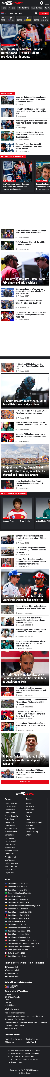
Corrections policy (14, 1059)
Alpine (28, 803)
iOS (16, 1056)
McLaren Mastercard (34, 822)
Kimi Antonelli (10, 838)
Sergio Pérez (9, 873)
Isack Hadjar (9, 822)
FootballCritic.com (33, 1039)
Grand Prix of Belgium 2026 (18, 915)
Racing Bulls (30, 829)
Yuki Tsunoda (10, 860)
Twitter (27, 1053)
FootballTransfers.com (13, 1039)
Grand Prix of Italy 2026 (17, 925)
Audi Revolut (31, 810)
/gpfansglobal (12, 967)
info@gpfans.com (12, 1009)
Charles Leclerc (10, 806)
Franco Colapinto (11, 816)
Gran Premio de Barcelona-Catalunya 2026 (24, 906)
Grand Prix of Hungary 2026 (18, 918)
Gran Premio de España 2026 (19, 928)
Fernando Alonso (11, 851)
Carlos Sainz (9, 835)
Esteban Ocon (10, 847)
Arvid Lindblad (10, 857)
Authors (11, 1051)
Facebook (20, 1053)
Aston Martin (31, 806)
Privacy (19, 1062)
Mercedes (29, 825)
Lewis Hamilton (36, 8)
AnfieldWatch (31, 1042)
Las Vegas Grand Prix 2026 (18, 950)
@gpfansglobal (13, 970)
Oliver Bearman (11, 844)
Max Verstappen (11, 829)
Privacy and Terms (22, 1051)
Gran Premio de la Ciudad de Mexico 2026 (23, 943)
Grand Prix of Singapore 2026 (19, 937)
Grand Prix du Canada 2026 (18, 899)
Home (4, 8)
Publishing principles (26, 1056)
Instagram (35, 1053)
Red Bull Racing (32, 832)
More (25, 782)
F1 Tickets (12, 1062)
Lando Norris (10, 810)
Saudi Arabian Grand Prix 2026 (19, 893)
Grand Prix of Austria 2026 (18, 909)
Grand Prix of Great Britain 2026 (20, 912)
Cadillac (29, 813)
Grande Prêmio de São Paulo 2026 (21, 947)
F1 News (12, 8)
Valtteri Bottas (10, 870)
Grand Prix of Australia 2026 (18, 884)
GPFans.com (10, 1042)
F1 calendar (44, 13)
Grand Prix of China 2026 (17, 887)
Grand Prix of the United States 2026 (22, 940)
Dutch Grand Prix (23, 8)
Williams (29, 835)
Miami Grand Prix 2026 (16, 896)
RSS (31, 1051)
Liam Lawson (10, 825)
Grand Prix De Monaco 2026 (18, 903)
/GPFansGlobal (13, 976)
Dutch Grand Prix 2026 (16, 921)
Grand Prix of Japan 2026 (18, 890)
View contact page (11, 1028)
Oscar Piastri (10, 813)
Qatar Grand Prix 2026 (16, 953)
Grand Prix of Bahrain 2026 (18, 934)
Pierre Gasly (9, 819)
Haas (28, 819)
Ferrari (28, 816)
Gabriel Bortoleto (11, 863)
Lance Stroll (9, 854)
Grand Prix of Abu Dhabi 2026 (19, 956)
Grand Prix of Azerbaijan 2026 (19, 931)
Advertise (11, 1053)
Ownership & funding (30, 1059)
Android (11, 1056)
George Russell (10, 841)
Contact (38, 1051)
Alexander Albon (11, 832)
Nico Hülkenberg (11, 866)
